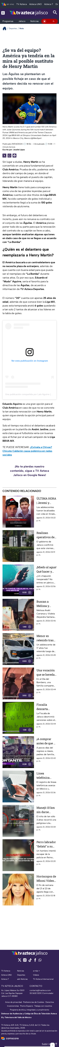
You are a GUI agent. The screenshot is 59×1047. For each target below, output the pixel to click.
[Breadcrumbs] (6, 28)
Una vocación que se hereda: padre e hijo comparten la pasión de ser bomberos (46, 672)
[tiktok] (30, 961)
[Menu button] (3, 13)
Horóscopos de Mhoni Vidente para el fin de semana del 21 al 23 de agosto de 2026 (46, 878)
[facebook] (35, 961)
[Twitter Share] (4, 155)
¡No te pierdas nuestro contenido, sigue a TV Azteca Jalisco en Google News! (29, 471)
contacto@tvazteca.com (40, 990)
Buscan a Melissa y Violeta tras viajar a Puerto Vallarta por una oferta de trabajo (46, 604)
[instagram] (25, 961)
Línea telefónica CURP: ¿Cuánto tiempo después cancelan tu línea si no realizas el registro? (46, 775)
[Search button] (55, 13)
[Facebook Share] (14, 155)
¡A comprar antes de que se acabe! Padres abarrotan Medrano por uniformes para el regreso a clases (46, 741)
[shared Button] (9, 155)
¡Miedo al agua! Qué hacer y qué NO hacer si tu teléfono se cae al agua (46, 569)
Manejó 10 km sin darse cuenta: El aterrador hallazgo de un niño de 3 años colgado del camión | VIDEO (46, 810)
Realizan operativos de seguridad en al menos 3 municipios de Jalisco (46, 535)
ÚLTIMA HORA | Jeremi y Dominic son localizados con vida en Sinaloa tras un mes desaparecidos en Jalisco (46, 501)
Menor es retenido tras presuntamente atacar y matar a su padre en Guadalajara (46, 638)
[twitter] (20, 961)
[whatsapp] (40, 960)
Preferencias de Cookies (33, 1002)
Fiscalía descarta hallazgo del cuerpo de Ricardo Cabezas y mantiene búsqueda (45, 707)
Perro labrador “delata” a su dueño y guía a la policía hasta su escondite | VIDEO (46, 844)
